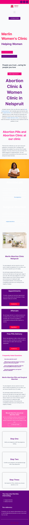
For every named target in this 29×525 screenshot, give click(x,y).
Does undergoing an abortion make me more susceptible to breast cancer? (13, 366)
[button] (14, 12)
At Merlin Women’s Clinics (12, 117)
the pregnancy (17, 197)
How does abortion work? (10, 359)
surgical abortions (10, 221)
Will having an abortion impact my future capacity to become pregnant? (13, 362)
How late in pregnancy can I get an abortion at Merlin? (12, 370)
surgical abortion (7, 112)
